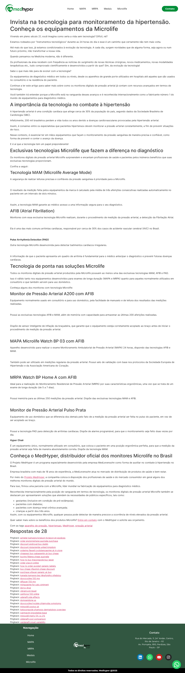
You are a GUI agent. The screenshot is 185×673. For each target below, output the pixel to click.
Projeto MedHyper (34, 477)
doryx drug (25, 588)
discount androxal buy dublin (34, 544)
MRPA (95, 8)
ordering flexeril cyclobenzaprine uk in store (41, 550)
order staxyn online (29, 563)
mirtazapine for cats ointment (34, 584)
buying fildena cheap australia (34, 556)
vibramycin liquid (28, 591)
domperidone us (28, 600)
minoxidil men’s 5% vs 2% (32, 616)
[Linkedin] (140, 657)
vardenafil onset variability (32, 622)
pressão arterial (83, 525)
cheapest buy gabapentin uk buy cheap (39, 553)
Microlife (122, 8)
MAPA (82, 8)
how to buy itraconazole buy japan (37, 560)
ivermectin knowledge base (33, 613)
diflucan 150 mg (28, 581)
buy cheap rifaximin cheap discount (37, 569)
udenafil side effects (30, 597)
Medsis (108, 8)
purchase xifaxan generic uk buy (36, 572)
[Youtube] (159, 657)
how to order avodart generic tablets (38, 566)
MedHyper (68, 525)
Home (70, 8)
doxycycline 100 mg (30, 578)
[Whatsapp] (149, 657)
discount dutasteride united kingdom (38, 547)
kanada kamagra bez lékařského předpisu (40, 575)
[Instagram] (168, 657)
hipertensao (54, 525)
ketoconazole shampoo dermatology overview (43, 609)
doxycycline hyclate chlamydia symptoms (40, 603)
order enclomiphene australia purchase (39, 541)
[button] (176, 664)
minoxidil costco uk (29, 606)
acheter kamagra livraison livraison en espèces (42, 538)
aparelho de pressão (36, 525)
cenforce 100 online (29, 594)
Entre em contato (87, 520)
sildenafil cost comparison (33, 619)
